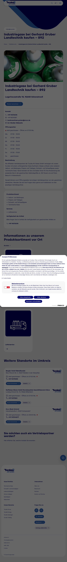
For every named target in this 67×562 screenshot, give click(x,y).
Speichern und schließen (33, 301)
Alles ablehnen (41, 297)
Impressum (5, 267)
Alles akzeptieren (25, 297)
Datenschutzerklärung (31, 265)
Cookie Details (7, 278)
